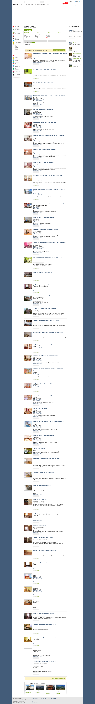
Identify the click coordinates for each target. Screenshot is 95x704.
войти (70, 5)
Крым (16, 43)
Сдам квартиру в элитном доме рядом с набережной (48, 395)
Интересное (30, 4)
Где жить (36, 32)
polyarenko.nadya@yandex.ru (40, 616)
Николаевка (16, 49)
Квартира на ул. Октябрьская (42, 272)
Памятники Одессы (28, 690)
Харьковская (17, 68)
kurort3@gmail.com (39, 59)
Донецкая (16, 32)
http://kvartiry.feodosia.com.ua (38, 99)
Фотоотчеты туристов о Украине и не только (35, 683)
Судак (15, 52)
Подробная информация (37, 62)
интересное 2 (48, 33)
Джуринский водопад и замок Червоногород (60, 691)
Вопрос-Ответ (72, 35)
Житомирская (17, 33)
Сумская (16, 65)
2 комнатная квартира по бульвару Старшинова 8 (48, 332)
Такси (48, 4)
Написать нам (71, 2)
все (25, 41)
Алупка (16, 45)
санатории (63, 41)
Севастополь (17, 50)
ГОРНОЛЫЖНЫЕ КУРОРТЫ (43, 698)
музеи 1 (47, 34)
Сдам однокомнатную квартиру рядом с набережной (49, 458)
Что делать (48, 32)
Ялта (15, 54)
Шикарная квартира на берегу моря (44, 69)
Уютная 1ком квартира (41, 448)
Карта (35, 4)
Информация (26, 32)
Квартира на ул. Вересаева (42, 499)
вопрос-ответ (26, 38)
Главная (25, 27)
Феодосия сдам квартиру (41, 408)
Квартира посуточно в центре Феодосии (45, 217)
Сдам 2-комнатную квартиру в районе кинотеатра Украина (49, 422)
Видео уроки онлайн (35, 702)
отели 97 (36, 33)
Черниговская (17, 74)
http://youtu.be (36, 207)
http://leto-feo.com (36, 85)
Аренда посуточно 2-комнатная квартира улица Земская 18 (49, 189)
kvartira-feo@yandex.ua (39, 100)
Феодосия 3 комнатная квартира (43, 472)
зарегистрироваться (75, 5)
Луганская (16, 55)
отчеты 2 (47, 37)
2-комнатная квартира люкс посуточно (45, 587)
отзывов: (35, 214)
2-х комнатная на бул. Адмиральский (44, 637)
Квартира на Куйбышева (41, 525)
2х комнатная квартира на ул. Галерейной (46, 308)
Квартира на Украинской (41, 513)
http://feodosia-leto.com (37, 58)
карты (25, 35)
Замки (38, 4)
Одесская (16, 60)
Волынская (17, 28)
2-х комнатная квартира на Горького (44, 550)
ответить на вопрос (72, 37)
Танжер (70, 30)
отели (28, 41)
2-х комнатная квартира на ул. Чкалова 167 (46, 320)
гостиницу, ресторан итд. (45, 701)
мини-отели (44, 41)
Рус (77, 1)
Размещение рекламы (35, 699)
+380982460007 (38, 400)
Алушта (16, 46)
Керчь (16, 48)
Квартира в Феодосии (40, 599)
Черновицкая (17, 75)
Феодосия (16, 53)
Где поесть (59, 32)
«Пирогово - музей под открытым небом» (77, 65)
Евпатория (16, 47)
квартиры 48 (37, 38)
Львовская (16, 57)
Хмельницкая (17, 71)
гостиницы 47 (37, 34)
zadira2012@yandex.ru (39, 114)
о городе (25, 33)
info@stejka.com (22, 701)
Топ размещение (34, 700)
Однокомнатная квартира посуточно (44, 109)
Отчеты (25, 4)
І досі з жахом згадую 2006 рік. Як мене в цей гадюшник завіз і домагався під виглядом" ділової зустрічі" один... (75, 32)
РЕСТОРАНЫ (51, 698)
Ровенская (16, 63)
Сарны (70, 28)
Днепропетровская (18, 30)
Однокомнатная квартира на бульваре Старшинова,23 (49, 203)
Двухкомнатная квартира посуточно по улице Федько (49, 95)
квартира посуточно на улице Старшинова (46, 149)
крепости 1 (48, 36)
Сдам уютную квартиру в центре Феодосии (46, 122)
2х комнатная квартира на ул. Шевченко (45, 295)
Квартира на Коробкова (41, 284)
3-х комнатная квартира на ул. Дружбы (45, 537)
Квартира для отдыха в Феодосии (43, 613)
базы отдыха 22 (37, 35)
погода (25, 34)
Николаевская (17, 58)
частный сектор (57, 41)
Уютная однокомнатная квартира (43, 82)
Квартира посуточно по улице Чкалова (45, 162)
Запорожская (17, 36)
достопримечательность (45, 700)
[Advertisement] (47, 15)
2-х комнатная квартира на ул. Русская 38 (45, 649)
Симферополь (17, 51)
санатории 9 (37, 37)
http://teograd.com (36, 221)
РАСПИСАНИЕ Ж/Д (35, 698)
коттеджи (27, 42)
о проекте (70, 1)
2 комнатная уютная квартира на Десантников (47, 562)
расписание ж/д (27, 36)
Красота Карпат (38, 690)
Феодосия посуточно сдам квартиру (44, 574)
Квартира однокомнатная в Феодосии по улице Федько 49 (48, 136)
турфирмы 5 (26, 37)
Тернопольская (17, 66)
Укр (81, 1)
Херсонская (17, 69)
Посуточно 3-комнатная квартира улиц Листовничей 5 (49, 257)
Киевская (16, 40)
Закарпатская (17, 35)
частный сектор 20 (38, 38)
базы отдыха (33, 41)
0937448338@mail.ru (39, 208)
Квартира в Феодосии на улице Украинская (46, 344)
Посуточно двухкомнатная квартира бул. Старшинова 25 (49, 175)
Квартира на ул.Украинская (42, 485)
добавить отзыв (36, 63)
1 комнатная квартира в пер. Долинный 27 (46, 661)
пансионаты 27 (37, 36)
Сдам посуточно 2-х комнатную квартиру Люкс (47, 355)
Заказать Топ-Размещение (59, 50)
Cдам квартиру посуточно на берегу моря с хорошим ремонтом (50, 54)
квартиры (34, 27)
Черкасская (17, 72)
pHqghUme (17, 26)
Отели (44, 4)
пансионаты (50, 41)
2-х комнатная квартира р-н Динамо (44, 624)
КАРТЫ (54, 698)
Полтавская (17, 61)
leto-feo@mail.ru (38, 86)
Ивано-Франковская (17, 39)
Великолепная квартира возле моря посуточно (47, 229)
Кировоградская (18, 42)
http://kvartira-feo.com (37, 113)
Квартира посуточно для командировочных (46, 383)
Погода (41, 4)
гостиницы (39, 41)
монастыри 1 (48, 35)
